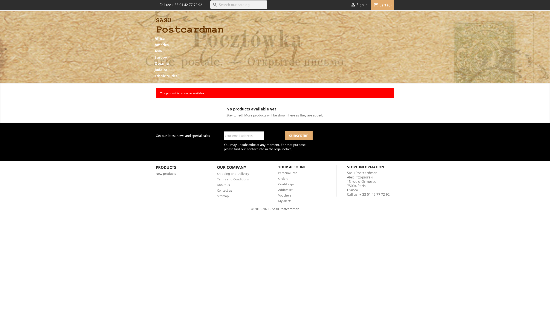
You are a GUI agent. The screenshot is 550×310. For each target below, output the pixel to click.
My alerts (285, 201)
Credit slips (286, 184)
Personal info (287, 173)
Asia (158, 51)
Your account (292, 167)
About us (223, 185)
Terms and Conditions (233, 179)
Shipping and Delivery (233, 174)
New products (166, 174)
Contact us (224, 190)
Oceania (162, 63)
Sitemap (223, 196)
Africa (160, 38)
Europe (161, 57)
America (162, 44)
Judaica (161, 69)
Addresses (285, 190)
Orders (283, 179)
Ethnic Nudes (166, 76)
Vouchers (285, 195)
